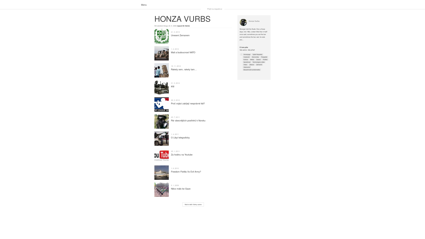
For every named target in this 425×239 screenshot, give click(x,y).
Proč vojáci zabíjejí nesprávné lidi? (188, 103)
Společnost (247, 62)
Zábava (251, 65)
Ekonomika (255, 57)
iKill (172, 86)
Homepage (247, 54)
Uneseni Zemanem (180, 35)
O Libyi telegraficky (180, 137)
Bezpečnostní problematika (252, 70)
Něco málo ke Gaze (180, 188)
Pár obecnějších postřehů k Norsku (188, 120)
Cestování (247, 57)
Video (245, 65)
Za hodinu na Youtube (181, 154)
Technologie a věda (259, 62)
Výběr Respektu (257, 54)
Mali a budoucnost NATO (183, 52)
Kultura (246, 59)
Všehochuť (247, 67)
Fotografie (264, 57)
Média (252, 59)
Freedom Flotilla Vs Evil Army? (186, 171)
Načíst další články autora (193, 204)
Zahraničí (259, 65)
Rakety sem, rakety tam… (184, 69)
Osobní (258, 59)
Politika (265, 59)
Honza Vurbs (254, 21)
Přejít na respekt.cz (214, 9)
